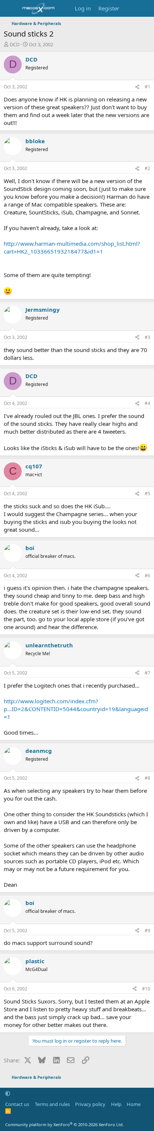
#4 (147, 403)
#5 (147, 493)
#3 (147, 337)
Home (134, 1104)
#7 (147, 673)
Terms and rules (52, 1104)
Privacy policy (90, 1104)
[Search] (145, 8)
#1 (147, 87)
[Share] (137, 87)
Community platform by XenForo (64, 1124)
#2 (147, 168)
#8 (147, 778)
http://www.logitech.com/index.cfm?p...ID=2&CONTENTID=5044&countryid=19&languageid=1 (76, 708)
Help (116, 1104)
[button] (8, 1093)
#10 (146, 989)
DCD (14, 44)
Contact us (17, 1104)
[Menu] (10, 8)
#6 (147, 575)
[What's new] (130, 8)
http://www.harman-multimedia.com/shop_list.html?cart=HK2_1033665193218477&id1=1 (72, 247)
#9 (147, 930)
